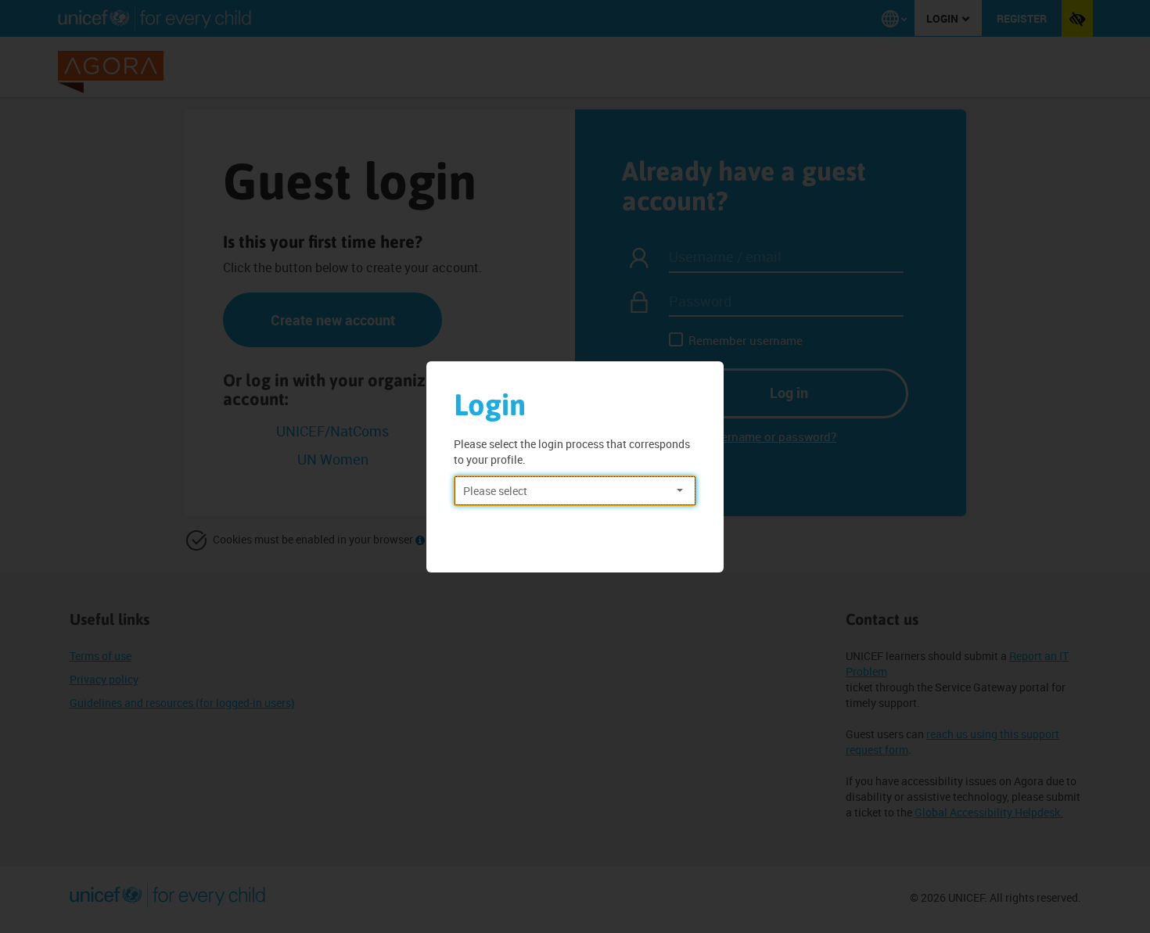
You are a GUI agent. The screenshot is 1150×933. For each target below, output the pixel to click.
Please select (495, 490)
